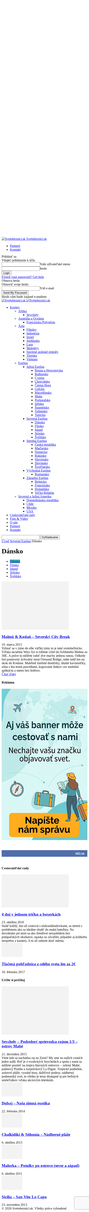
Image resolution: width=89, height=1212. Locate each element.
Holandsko (42, 489)
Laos (29, 344)
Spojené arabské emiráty (42, 352)
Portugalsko (42, 400)
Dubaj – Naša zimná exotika (26, 1103)
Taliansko (41, 411)
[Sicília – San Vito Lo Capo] (12, 1189)
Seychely (32, 315)
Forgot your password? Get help (23, 277)
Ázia (21, 326)
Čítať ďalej (9, 674)
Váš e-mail (47, 288)
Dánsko (40, 422)
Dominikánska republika (42, 500)
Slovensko (41, 459)
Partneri (15, 246)
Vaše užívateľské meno (55, 264)
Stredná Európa (36, 441)
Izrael (30, 337)
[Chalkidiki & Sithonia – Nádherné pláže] (12, 1126)
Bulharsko (41, 374)
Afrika (22, 311)
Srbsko (39, 404)
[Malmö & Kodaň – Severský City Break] (35, 628)
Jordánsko (33, 340)
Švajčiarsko (42, 467)
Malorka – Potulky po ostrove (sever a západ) (40, 1165)
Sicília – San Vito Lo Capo (24, 1197)
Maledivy (32, 348)
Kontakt (15, 249)
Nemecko (41, 452)
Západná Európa (37, 478)
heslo (43, 268)
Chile (30, 504)
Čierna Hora (43, 385)
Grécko (39, 389)
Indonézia (32, 333)
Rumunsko (42, 474)
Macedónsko (43, 392)
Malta (38, 396)
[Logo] (14, 300)
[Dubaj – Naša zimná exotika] (12, 1095)
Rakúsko (40, 455)
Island (39, 429)
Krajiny (15, 307)
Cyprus (39, 378)
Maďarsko (41, 448)
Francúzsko (42, 485)
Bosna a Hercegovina (49, 370)
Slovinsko (41, 463)
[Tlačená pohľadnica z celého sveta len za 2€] (12, 956)
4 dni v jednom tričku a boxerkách (31, 914)
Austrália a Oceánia (31, 318)
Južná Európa (35, 366)
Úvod (5, 541)
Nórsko (39, 433)
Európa (23, 363)
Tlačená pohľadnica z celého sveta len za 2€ (39, 964)
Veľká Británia (44, 492)
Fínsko (39, 426)
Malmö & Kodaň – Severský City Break (36, 637)
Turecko (40, 415)
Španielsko (42, 407)
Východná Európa (38, 470)
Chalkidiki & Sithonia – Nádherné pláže (36, 1134)
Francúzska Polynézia (40, 322)
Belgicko (41, 481)
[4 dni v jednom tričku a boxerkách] (35, 906)
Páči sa (79, 853)
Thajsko (31, 355)
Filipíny (31, 329)
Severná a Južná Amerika (34, 496)
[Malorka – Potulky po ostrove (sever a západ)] (12, 1157)
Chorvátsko (42, 381)
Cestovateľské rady (22, 515)
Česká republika (45, 444)
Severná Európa (36, 418)
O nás (14, 522)
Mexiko (31, 507)
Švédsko (40, 437)
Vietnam (31, 359)
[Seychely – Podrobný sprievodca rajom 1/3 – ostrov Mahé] (35, 1033)
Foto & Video (19, 518)
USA (29, 511)
